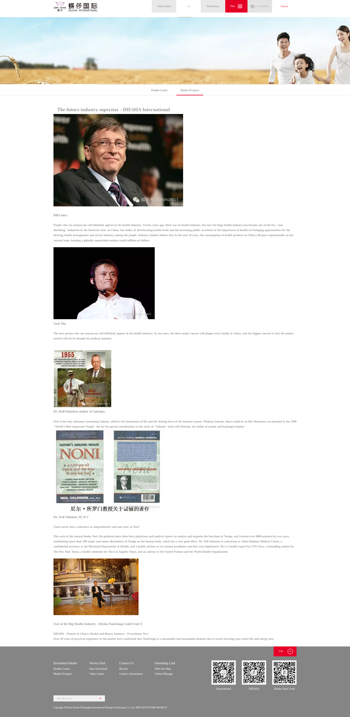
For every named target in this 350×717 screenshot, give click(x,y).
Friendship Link (165, 663)
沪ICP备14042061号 (156, 707)
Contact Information (131, 673)
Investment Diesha (65, 663)
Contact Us (126, 663)
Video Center (96, 673)
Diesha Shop (213, 6)
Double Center (159, 90)
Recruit (123, 668)
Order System (164, 6)
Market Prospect (189, 90)
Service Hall (97, 663)
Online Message (164, 673)
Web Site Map (163, 668)
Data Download (98, 668)
